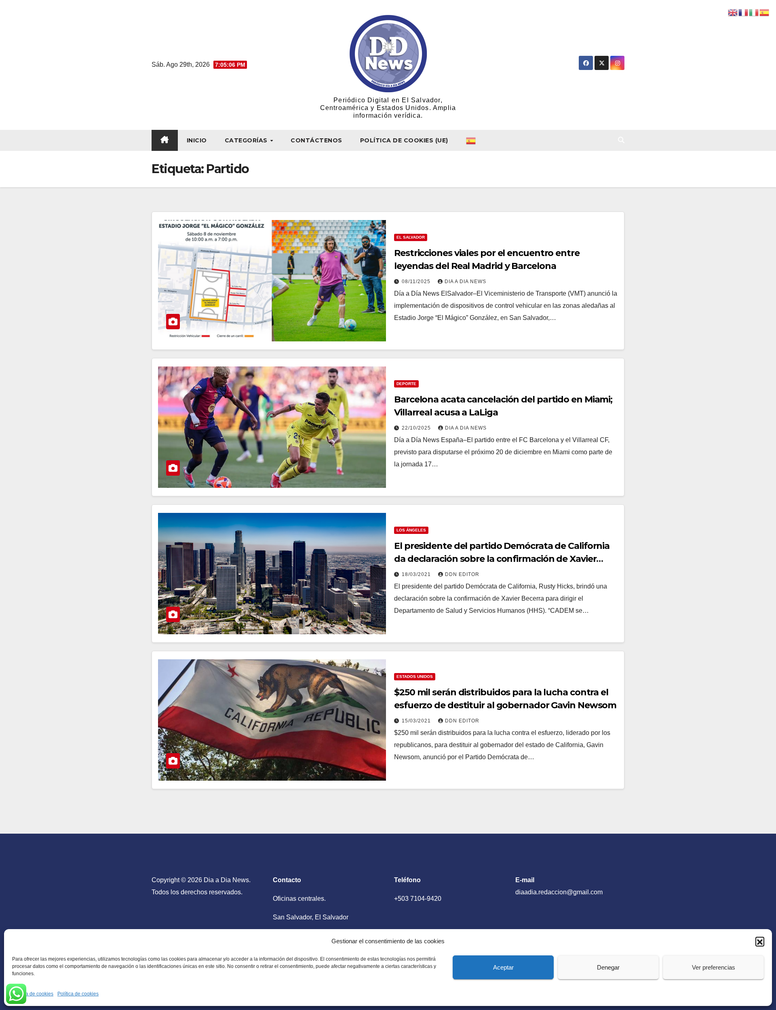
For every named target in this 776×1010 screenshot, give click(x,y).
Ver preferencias (713, 967)
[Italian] (754, 11)
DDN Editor (462, 574)
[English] (733, 11)
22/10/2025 (417, 428)
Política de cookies (32, 994)
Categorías (247, 140)
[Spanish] (471, 140)
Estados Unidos (414, 676)
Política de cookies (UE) (404, 140)
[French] (743, 11)
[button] (760, 941)
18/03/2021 (417, 574)
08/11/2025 (417, 281)
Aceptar (503, 967)
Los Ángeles (411, 530)
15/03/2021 (417, 721)
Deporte (406, 383)
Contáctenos (316, 140)
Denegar (608, 967)
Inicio (197, 140)
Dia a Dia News (465, 281)
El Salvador (410, 237)
